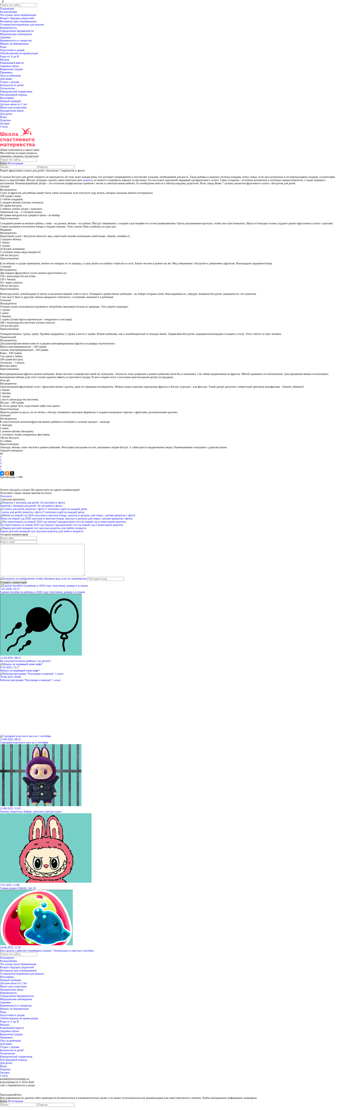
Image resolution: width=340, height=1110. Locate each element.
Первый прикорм (11, 101)
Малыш (5, 59)
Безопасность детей (12, 85)
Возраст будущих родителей (17, 18)
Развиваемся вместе (12, 62)
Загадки (5, 123)
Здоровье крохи (10, 66)
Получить (6, 496)
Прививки (6, 72)
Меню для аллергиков (13, 107)
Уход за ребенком (10, 75)
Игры (3, 117)
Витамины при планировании (18, 21)
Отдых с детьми (10, 81)
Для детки (6, 113)
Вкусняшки (7, 97)
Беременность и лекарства (16, 40)
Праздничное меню (12, 110)
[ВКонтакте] (2, 473)
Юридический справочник (16, 91)
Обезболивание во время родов (19, 53)
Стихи (4, 126)
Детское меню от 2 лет (14, 104)
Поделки (5, 120)
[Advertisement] (106, 706)
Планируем (7, 8)
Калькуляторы (9, 11)
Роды (3, 46)
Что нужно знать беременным (18, 14)
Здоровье (6, 37)
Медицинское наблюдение (16, 34)
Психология (7, 88)
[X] (12, 473)
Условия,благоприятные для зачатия (22, 24)
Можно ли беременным (14, 43)
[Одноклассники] (7, 473)
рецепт (87, 180)
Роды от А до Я (9, 56)
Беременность (9, 27)
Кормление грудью (12, 69)
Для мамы (6, 78)
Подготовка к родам (12, 50)
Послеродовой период (14, 94)
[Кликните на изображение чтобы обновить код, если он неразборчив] (43, 578)
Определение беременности (17, 30)
